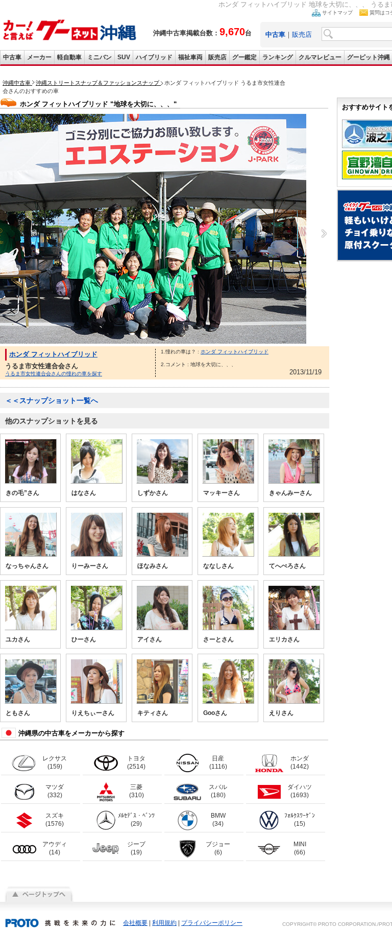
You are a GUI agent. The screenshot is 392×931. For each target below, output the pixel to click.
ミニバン (99, 57)
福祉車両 (190, 57)
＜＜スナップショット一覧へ (51, 400)
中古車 (12, 57)
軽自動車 (69, 57)
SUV (123, 57)
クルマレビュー (320, 57)
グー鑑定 (244, 57)
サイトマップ (337, 12)
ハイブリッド (154, 57)
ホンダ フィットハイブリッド (53, 354)
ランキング (277, 57)
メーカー (39, 57)
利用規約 (164, 923)
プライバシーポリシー (211, 923)
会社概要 (135, 923)
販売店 (302, 34)
